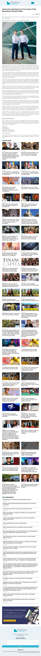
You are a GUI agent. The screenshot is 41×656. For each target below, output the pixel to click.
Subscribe (21, 646)
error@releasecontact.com (7, 136)
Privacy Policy (21, 637)
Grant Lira (32, 88)
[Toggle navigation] (32, 3)
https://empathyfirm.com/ (10, 131)
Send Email (7, 128)
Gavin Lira (4, 65)
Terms (18, 637)
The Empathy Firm (23, 120)
